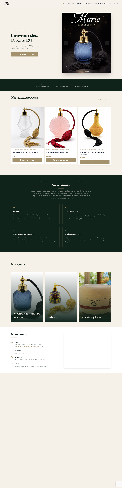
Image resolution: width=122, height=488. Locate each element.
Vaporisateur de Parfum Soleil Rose (57, 152)
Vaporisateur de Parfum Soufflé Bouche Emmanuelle (92, 153)
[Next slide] (107, 43)
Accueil (64, 3)
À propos (98, 3)
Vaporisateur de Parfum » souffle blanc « (25, 152)
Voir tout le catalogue (101, 99)
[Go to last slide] (66, 43)
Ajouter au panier (27, 160)
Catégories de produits (84, 3)
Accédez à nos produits (24, 54)
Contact (105, 3)
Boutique (71, 3)
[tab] (86, 71)
